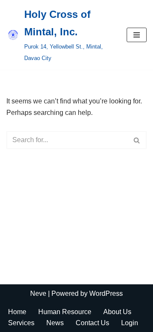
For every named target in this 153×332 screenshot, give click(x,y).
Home (17, 311)
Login (129, 322)
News (55, 322)
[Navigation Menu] (137, 35)
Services (21, 322)
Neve (38, 293)
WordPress (106, 293)
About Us (117, 311)
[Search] (137, 140)
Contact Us (92, 322)
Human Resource (64, 311)
